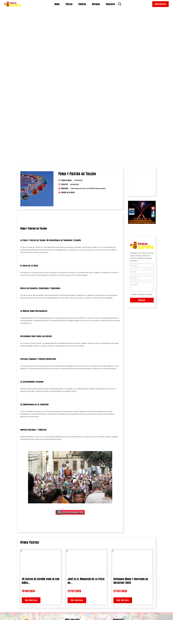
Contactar (160, 4)
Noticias (96, 4)
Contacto (110, 4)
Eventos (82, 4)
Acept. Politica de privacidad (142, 294)
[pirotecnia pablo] (142, 212)
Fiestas (69, 4)
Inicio (57, 4)
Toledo (37, 247)
